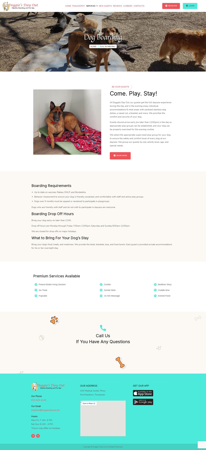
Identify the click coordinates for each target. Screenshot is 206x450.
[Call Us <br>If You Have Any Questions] (103, 328)
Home (93, 46)
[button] (171, 6)
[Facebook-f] (33, 436)
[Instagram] (38, 436)
